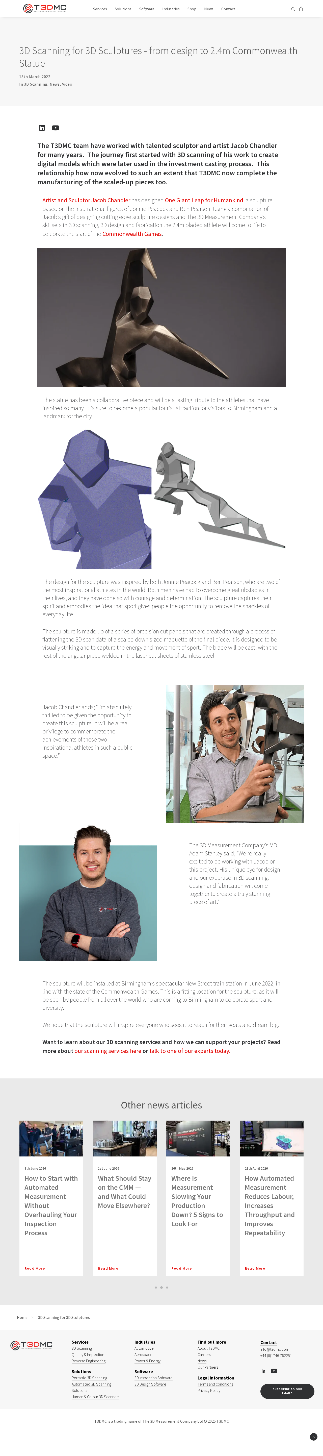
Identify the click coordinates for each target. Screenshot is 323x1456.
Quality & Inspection (88, 1354)
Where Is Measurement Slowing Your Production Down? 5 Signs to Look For (124, 1201)
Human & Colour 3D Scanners (95, 1396)
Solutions (123, 8)
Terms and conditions (215, 1384)
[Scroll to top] (313, 1436)
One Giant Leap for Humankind (204, 200)
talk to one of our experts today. (189, 1051)
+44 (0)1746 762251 (276, 1355)
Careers (204, 1354)
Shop (191, 8)
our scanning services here (107, 1051)
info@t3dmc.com (274, 1349)
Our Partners (208, 1367)
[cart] (300, 8)
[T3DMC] (44, 9)
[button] (294, 9)
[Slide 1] (156, 1287)
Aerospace (143, 1354)
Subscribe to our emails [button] (288, 1391)
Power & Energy (147, 1360)
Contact (228, 8)
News (208, 8)
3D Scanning (35, 84)
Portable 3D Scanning (89, 1377)
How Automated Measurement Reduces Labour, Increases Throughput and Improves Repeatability (196, 1205)
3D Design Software (150, 1384)
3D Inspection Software (153, 1377)
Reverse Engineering (88, 1360)
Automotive (144, 1348)
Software (146, 8)
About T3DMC (209, 1348)
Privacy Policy (209, 1390)
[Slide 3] (167, 1287)
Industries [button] (171, 8)
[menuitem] (100, 8)
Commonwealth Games (132, 234)
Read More (35, 1268)
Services (100, 8)
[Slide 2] (161, 1287)
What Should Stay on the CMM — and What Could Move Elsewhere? (51, 1192)
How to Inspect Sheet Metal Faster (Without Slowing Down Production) (268, 1196)
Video (67, 84)
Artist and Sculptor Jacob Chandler (86, 200)
